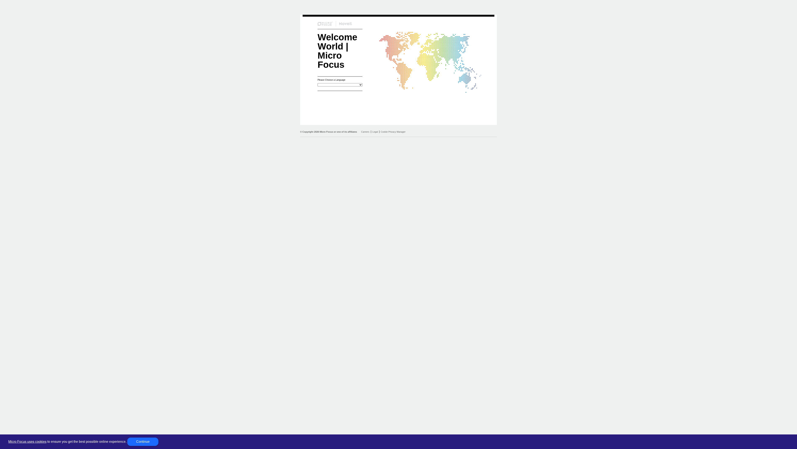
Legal (375, 132)
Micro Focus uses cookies (27, 441)
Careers (365, 132)
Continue (143, 441)
